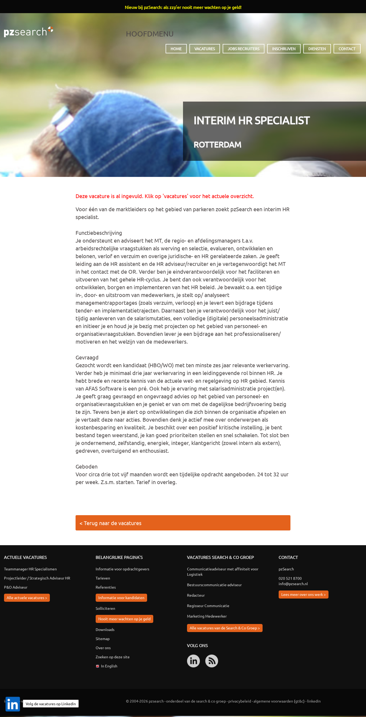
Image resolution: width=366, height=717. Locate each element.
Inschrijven (284, 48)
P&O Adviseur (15, 587)
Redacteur (196, 595)
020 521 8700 (290, 578)
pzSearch (28, 32)
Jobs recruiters (243, 48)
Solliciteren (105, 608)
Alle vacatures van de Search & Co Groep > (225, 627)
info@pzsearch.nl (293, 583)
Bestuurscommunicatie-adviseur (214, 584)
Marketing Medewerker (207, 616)
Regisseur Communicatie (208, 605)
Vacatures (205, 48)
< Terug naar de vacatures (110, 522)
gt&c (299, 701)
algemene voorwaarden (273, 701)
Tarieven (103, 577)
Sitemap (103, 638)
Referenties (106, 587)
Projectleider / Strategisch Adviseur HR (37, 577)
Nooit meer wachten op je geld (124, 618)
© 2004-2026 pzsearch (145, 701)
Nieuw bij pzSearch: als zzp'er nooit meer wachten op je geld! (183, 7)
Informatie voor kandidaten (121, 597)
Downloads (105, 629)
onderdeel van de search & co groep (196, 701)
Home (176, 48)
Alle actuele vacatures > (27, 597)
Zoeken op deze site (113, 656)
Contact (347, 48)
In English (109, 665)
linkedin (314, 701)
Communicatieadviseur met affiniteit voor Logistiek (222, 571)
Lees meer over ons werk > (303, 594)
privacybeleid (239, 701)
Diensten (317, 48)
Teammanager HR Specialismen (30, 568)
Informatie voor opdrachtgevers (122, 568)
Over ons (103, 647)
